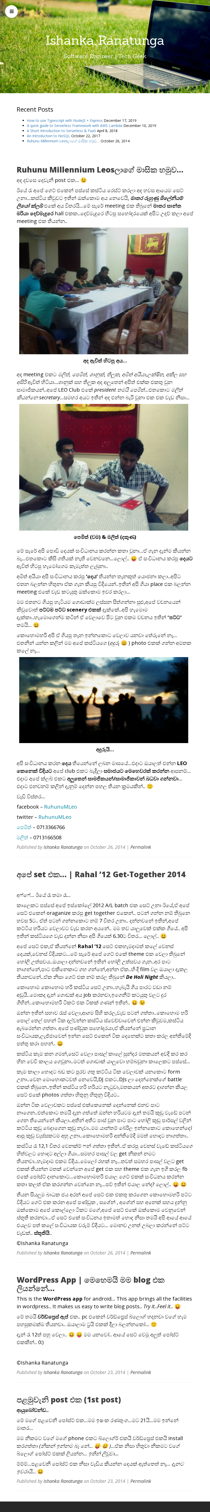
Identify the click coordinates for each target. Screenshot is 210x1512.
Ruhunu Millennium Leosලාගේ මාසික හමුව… (63, 140)
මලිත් (22, 837)
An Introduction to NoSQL (48, 135)
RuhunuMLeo (60, 806)
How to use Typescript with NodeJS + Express (65, 120)
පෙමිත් (24, 827)
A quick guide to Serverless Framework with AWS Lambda (74, 125)
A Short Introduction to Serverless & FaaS (61, 130)
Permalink (140, 847)
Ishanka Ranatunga (105, 40)
